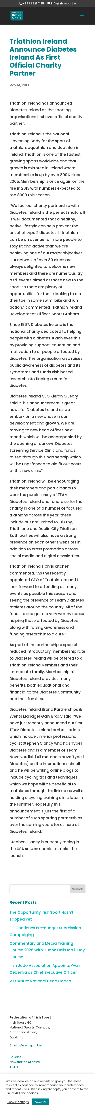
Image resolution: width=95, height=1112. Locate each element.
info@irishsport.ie (27, 1045)
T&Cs (14, 1067)
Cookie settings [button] (18, 1102)
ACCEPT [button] (41, 1102)
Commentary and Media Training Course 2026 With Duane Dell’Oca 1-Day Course (47, 950)
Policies (15, 1057)
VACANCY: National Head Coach (40, 981)
